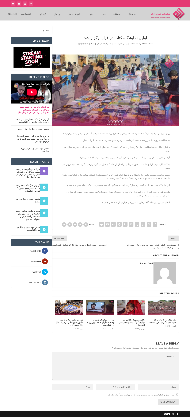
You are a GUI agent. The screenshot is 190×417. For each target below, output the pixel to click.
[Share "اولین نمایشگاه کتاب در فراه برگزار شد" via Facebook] (155, 224)
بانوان (90, 14)
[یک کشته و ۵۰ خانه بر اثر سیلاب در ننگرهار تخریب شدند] (162, 307)
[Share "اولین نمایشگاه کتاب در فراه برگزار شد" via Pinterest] (131, 224)
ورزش (57, 14)
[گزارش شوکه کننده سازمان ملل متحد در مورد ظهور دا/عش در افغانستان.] (44, 187)
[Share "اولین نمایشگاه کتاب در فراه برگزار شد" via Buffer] (119, 224)
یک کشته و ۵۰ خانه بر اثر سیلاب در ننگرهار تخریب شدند (162, 321)
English (12, 14)
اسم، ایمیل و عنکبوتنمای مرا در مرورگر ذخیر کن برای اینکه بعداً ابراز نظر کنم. (141, 394)
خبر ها (108, 43)
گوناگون (42, 14)
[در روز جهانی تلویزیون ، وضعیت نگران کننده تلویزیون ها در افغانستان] (100, 307)
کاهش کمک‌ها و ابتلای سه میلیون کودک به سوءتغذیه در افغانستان (132, 322)
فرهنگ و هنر (74, 14)
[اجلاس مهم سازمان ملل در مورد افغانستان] (44, 229)
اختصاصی (26, 14)
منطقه (116, 14)
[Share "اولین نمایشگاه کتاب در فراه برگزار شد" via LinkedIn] (125, 224)
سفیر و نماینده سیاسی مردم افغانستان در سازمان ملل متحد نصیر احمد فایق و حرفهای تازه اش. (32, 139)
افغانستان (132, 14)
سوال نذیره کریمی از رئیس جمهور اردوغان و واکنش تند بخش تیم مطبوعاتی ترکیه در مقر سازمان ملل (33, 110)
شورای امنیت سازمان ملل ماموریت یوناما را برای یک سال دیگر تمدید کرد (69, 322)
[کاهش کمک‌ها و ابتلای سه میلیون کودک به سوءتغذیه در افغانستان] (131, 307)
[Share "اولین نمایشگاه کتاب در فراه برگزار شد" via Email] (107, 224)
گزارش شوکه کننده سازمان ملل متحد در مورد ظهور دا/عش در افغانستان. (32, 120)
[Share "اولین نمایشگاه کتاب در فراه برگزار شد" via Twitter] (149, 224)
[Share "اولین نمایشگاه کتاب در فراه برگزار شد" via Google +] (143, 224)
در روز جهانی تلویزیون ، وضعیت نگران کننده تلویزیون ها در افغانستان (100, 322)
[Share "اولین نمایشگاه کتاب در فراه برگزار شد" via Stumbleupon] (113, 224)
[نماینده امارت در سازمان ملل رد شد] (44, 201)
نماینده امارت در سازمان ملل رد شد (33, 129)
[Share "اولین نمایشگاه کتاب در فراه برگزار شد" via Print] (101, 224)
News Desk (147, 43)
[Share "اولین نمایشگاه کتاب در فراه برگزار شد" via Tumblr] (137, 224)
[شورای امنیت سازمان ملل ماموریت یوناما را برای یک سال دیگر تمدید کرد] (69, 307)
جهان (103, 14)
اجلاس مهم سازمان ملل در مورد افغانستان (35, 150)
